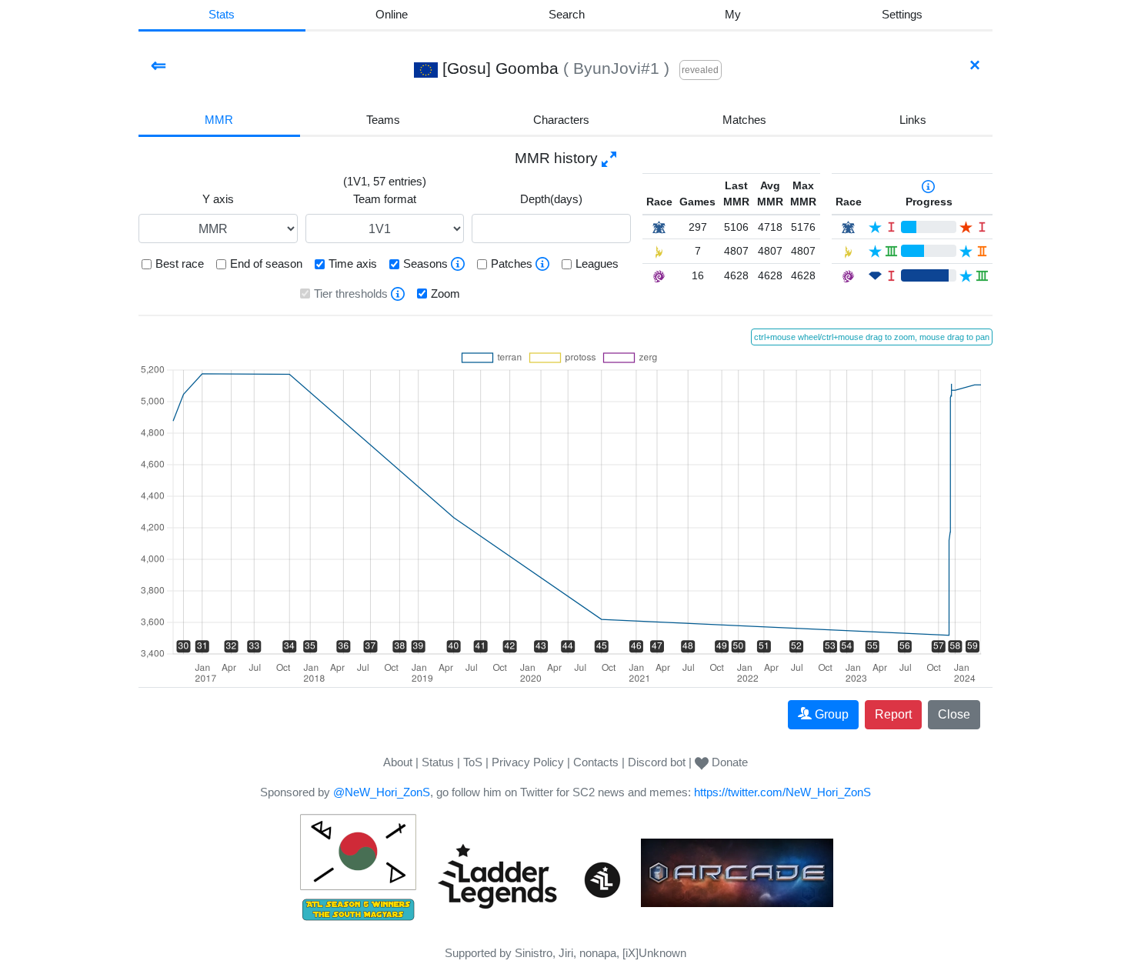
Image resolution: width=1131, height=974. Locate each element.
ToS (472, 762)
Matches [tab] (744, 119)
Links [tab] (912, 119)
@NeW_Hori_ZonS (381, 792)
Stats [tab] (222, 14)
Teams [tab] (383, 119)
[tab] (733, 16)
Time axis (353, 263)
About (397, 762)
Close (954, 714)
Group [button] (832, 714)
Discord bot (657, 762)
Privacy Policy (528, 762)
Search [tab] (567, 14)
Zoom (445, 293)
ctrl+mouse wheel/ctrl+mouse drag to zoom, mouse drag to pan (871, 337)
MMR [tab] (219, 119)
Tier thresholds (351, 293)
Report (893, 714)
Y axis (218, 198)
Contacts (596, 762)
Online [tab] (391, 14)
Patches (511, 263)
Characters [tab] (561, 119)
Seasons (425, 263)
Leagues (597, 263)
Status (438, 762)
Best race (179, 263)
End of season (266, 263)
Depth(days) (551, 198)
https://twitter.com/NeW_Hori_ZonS (782, 792)
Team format (384, 198)
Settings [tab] (902, 14)
